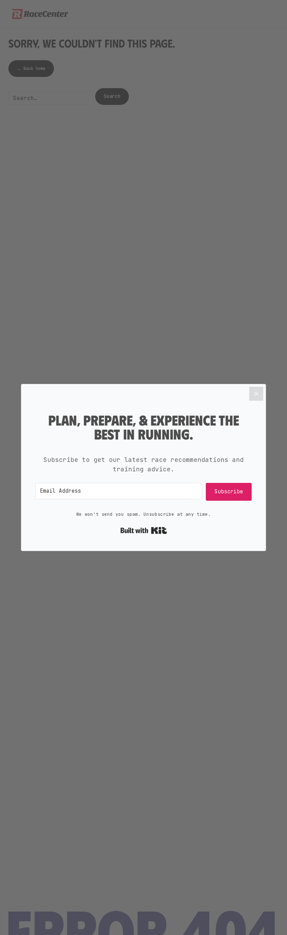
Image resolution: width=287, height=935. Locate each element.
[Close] (256, 394)
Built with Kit (143, 530)
